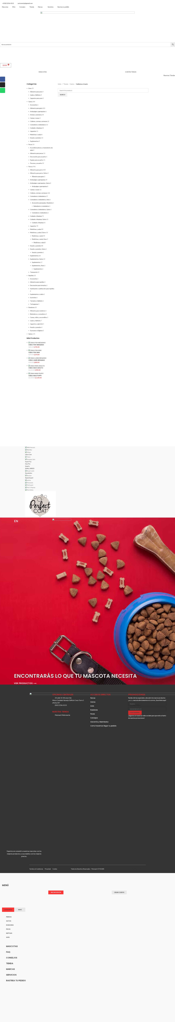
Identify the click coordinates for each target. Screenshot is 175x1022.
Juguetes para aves (36, 98)
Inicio (59, 84)
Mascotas (5, 7)
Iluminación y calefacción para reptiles (42, 289)
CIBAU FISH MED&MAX (36, 345)
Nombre (130, 700)
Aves (30, 88)
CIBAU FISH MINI (34, 353)
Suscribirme (135, 712)
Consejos (22, 7)
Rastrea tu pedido (63, 7)
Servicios (50, 7)
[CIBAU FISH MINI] (34, 350)
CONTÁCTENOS (130, 72)
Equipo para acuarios (36, 160)
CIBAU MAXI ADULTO (35, 368)
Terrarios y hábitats (36, 301)
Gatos (30, 101)
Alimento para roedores (37, 311)
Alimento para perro (36, 170)
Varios (30, 334)
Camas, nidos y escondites (38, 317)
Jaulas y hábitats (35, 95)
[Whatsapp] (2, 90)
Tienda (31, 7)
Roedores (31, 307)
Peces (30, 144)
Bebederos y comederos (41, 206)
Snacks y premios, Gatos (38, 249)
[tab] (8, 910)
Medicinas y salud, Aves (39, 239)
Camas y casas (34, 118)
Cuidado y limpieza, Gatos (38, 219)
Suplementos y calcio (37, 294)
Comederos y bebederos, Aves (40, 199)
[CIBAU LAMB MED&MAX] (37, 358)
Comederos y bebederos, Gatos (40, 209)
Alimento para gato (36, 108)
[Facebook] (2, 79)
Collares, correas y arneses (38, 121)
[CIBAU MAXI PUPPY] (36, 373)
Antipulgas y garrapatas (37, 111)
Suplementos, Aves (38, 265)
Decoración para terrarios (38, 285)
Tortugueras (34, 304)
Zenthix (143, 869)
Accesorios (33, 105)
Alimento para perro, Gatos (38, 173)
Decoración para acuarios (38, 157)
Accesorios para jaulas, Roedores (42, 203)
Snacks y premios (35, 138)
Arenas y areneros (36, 115)
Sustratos (33, 297)
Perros (30, 166)
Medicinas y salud (35, 134)
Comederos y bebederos (38, 125)
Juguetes (33, 131)
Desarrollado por (136, 869)
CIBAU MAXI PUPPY (35, 376)
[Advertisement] (41, 411)
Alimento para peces (36, 153)
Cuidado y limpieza (36, 128)
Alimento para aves (36, 92)
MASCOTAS (43, 72)
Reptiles (31, 275)
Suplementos (34, 141)
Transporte (33, 272)
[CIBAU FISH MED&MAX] (36, 342)
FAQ (13, 7)
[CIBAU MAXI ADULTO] (36, 365)
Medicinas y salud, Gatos (38, 232)
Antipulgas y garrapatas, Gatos (40, 183)
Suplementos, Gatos (36, 259)
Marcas (40, 7)
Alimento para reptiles (37, 282)
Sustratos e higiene (36, 330)
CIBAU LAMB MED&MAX (36, 360)
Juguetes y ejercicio (36, 324)
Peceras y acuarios (36, 163)
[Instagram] (2, 84)
